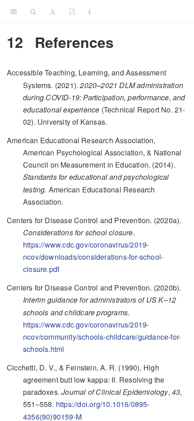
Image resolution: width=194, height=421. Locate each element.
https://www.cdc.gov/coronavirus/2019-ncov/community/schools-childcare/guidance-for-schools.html (102, 336)
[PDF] (72, 11)
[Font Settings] (52, 11)
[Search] (33, 11)
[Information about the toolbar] (89, 11)
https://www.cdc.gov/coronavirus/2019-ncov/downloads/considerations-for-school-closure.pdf (93, 256)
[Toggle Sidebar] (13, 11)
